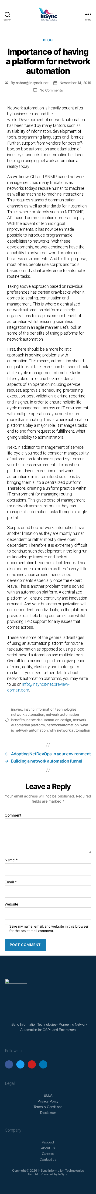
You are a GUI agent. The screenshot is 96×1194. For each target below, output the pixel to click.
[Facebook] (9, 1064)
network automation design (48, 720)
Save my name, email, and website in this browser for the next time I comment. (49, 928)
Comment (13, 815)
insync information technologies (50, 709)
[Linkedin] (43, 1064)
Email (11, 882)
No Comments (51, 90)
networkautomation (63, 725)
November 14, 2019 (75, 83)
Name (11, 860)
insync (16, 709)
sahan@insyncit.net (32, 83)
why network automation (69, 730)
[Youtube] (32, 1064)
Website (11, 904)
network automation (27, 714)
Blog (48, 40)
